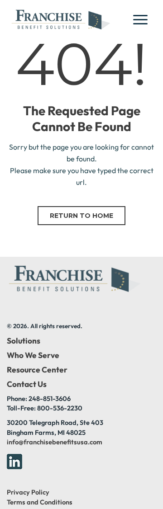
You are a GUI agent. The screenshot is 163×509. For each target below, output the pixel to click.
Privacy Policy (28, 492)
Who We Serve (33, 355)
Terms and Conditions (39, 502)
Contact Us (27, 384)
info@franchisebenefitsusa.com (54, 442)
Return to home (81, 216)
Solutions (23, 341)
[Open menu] (143, 19)
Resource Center (37, 370)
